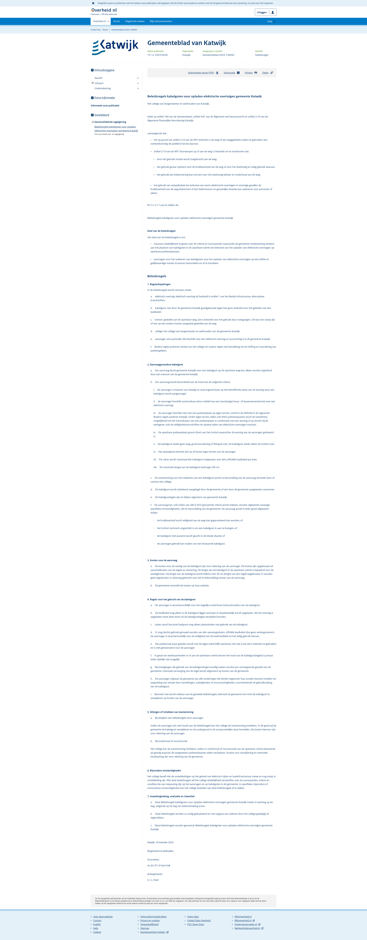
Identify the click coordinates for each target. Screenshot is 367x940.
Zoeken (97, 932)
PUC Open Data (195, 924)
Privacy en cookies (150, 920)
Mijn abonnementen (161, 21)
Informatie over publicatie (105, 105)
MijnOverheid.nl (243, 916)
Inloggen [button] (262, 12)
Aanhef (98, 78)
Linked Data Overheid (199, 920)
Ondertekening (103, 88)
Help (95, 928)
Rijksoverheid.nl (243, 920)
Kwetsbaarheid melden (152, 932)
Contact (97, 920)
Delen (265, 72)
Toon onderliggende (93, 83)
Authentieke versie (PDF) (202, 73)
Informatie (229, 72)
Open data (193, 916)
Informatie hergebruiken (153, 916)
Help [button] (269, 21)
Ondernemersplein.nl (246, 924)
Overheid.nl (99, 22)
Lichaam (97, 83)
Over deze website (103, 916)
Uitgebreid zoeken (135, 21)
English (97, 924)
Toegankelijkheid (149, 924)
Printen (249, 72)
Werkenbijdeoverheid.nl (247, 928)
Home (116, 21)
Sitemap (144, 928)
